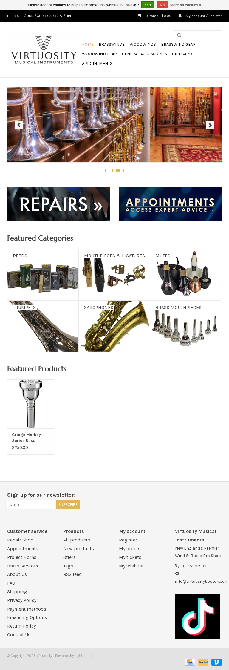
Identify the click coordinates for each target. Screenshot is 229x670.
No (162, 5)
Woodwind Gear (99, 53)
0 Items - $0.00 (158, 16)
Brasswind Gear (178, 44)
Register (128, 540)
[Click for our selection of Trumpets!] (114, 124)
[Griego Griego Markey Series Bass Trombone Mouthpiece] (30, 404)
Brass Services (22, 566)
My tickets (130, 557)
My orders (129, 548)
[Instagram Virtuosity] (217, 495)
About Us (17, 574)
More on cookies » (185, 5)
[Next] (210, 125)
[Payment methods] (189, 662)
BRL (69, 16)
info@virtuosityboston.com (201, 581)
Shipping (17, 591)
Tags (68, 566)
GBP (20, 16)
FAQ (11, 583)
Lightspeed (84, 656)
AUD (41, 16)
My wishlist (131, 566)
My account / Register (203, 16)
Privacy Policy (21, 600)
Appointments (97, 63)
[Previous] (19, 125)
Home (88, 44)
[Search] (179, 35)
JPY (60, 16)
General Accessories (144, 53)
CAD (51, 16)
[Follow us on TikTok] (198, 616)
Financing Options (27, 617)
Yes (148, 5)
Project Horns (21, 557)
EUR (11, 16)
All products (76, 540)
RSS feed (72, 574)
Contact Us (18, 634)
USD (31, 16)
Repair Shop (20, 540)
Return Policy (21, 626)
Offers (69, 557)
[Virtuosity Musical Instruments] (43, 49)
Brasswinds (112, 44)
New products (78, 548)
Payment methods (26, 609)
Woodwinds (143, 44)
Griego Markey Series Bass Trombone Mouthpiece (26, 438)
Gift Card (182, 53)
